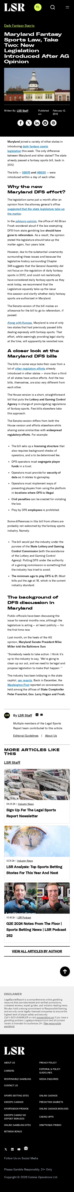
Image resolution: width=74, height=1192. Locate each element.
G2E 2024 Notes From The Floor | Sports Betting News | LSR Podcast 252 (36, 929)
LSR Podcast (24, 917)
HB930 (41, 172)
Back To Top (65, 971)
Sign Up (38, 7)
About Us (51, 735)
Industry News (26, 804)
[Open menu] (67, 7)
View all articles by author (37, 951)
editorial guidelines (25, 735)
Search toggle (53, 7)
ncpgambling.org (45, 1017)
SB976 (26, 172)
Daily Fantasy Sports (19, 26)
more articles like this (32, 752)
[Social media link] (20, 123)
